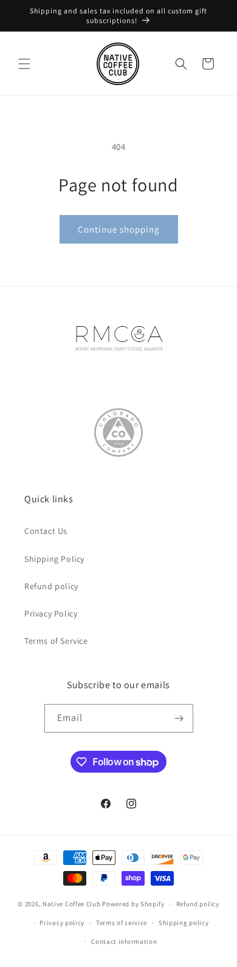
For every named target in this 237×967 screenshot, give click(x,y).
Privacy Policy (50, 613)
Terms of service (121, 922)
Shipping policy (184, 922)
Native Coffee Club (72, 904)
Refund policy (51, 586)
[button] (24, 63)
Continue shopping (119, 229)
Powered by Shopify (133, 904)
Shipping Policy (54, 558)
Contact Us (45, 530)
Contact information (124, 941)
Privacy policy (62, 922)
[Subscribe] (179, 718)
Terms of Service (56, 640)
